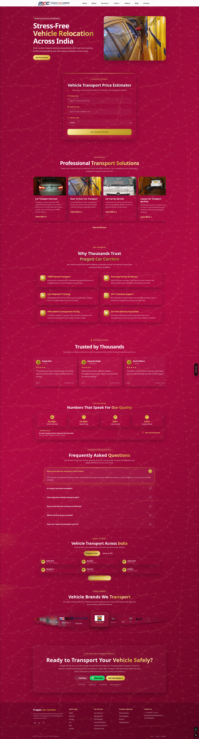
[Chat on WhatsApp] (196, 729)
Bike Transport (98, 716)
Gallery (127, 3)
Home (84, 3)
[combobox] (99, 101)
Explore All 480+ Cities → (99, 578)
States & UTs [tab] (108, 553)
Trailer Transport (124, 722)
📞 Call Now (81, 678)
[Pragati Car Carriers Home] (54, 3)
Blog (136, 3)
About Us (72, 716)
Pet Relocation (98, 719)
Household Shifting (100, 722)
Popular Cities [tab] (92, 553)
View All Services (99, 227)
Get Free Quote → (115, 678)
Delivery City (74, 107)
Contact (146, 3)
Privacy (157, 736)
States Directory (124, 713)
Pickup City (74, 96)
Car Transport (98, 713)
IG (39, 723)
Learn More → (41, 216)
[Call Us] (196, 735)
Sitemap (163, 736)
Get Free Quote (42, 57)
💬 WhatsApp (97, 678)
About (94, 3)
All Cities (121, 719)
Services (71, 719)
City (70, 722)
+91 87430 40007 (149, 718)
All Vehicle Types (99, 728)
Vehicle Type (74, 118)
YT (43, 723)
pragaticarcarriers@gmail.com (153, 715)
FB (35, 723)
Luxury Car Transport (100, 725)
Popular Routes (124, 716)
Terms (151, 736)
